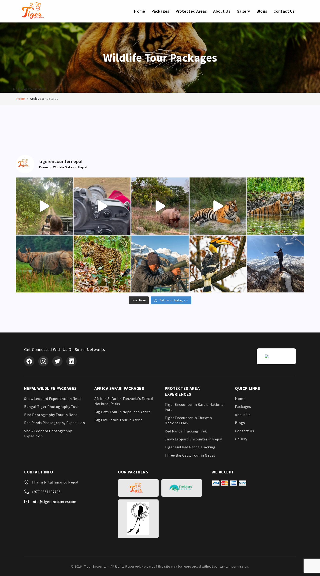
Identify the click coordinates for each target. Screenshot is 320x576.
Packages (160, 11)
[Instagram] (43, 361)
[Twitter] (57, 361)
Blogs (262, 11)
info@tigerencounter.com (54, 501)
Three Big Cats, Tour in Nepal (190, 455)
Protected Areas (191, 11)
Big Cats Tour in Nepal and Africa (122, 412)
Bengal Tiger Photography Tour (51, 406)
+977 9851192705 (46, 491)
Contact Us (284, 11)
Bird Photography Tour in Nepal (51, 414)
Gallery (243, 11)
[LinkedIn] (71, 361)
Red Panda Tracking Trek (186, 431)
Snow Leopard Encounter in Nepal (194, 439)
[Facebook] (29, 361)
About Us (221, 11)
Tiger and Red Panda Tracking (190, 447)
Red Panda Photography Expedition (54, 422)
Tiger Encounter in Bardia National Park (195, 407)
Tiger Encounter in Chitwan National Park (188, 420)
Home (139, 11)
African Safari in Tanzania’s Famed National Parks (123, 401)
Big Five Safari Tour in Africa (118, 419)
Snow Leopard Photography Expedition (48, 433)
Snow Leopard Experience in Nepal (53, 398)
